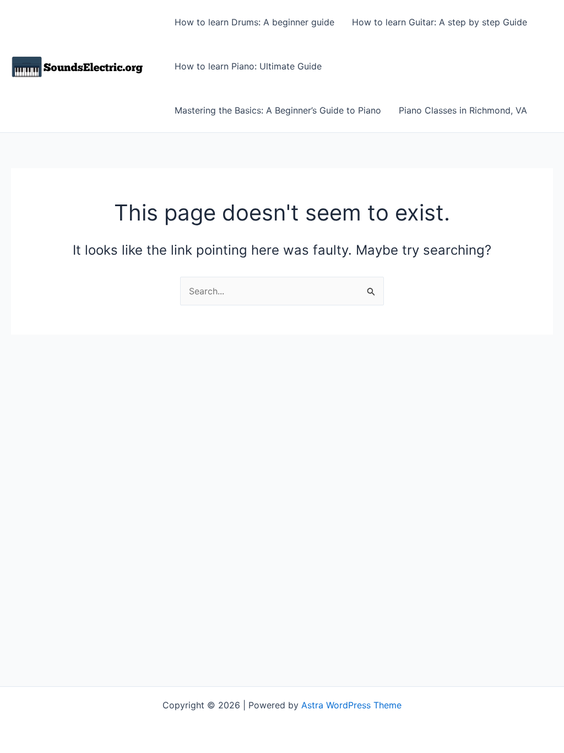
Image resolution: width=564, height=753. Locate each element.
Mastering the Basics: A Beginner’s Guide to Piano (278, 110)
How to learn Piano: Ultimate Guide (248, 66)
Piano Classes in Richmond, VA (463, 110)
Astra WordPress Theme (351, 705)
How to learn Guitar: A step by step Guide (439, 22)
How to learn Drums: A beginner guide (254, 22)
